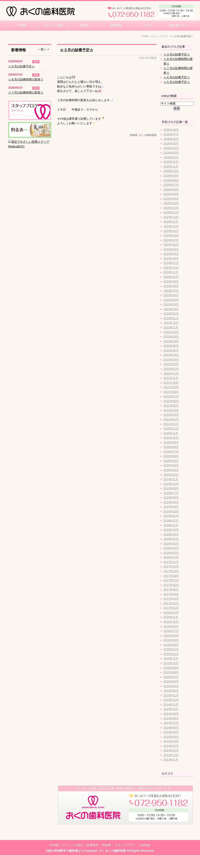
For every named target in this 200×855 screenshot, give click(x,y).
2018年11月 (170, 525)
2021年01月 (171, 424)
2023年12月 (171, 267)
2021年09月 (171, 387)
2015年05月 (171, 681)
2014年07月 (171, 723)
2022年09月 (171, 336)
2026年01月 (171, 157)
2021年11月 (170, 378)
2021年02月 (171, 419)
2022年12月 (171, 322)
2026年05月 (171, 143)
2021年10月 (171, 382)
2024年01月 (171, 263)
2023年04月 (171, 304)
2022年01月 (171, 368)
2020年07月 (171, 451)
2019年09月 (171, 488)
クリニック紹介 (53, 25)
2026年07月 (171, 134)
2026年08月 (171, 129)
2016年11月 (170, 617)
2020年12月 (171, 428)
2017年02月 (171, 603)
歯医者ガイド (178, 25)
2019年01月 (171, 516)
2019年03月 (171, 506)
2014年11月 (170, 704)
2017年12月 (171, 562)
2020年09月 (171, 442)
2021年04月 (171, 410)
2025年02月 (171, 208)
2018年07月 (171, 539)
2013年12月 (171, 755)
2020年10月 (171, 437)
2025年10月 (171, 171)
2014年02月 (171, 746)
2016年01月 (171, 649)
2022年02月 (171, 364)
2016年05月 (171, 635)
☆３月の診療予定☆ (76, 50)
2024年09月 (171, 231)
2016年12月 (171, 612)
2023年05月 (171, 300)
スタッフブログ (125, 845)
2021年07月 (171, 396)
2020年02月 (171, 474)
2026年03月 (171, 152)
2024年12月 (171, 217)
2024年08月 (171, 235)
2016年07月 (171, 631)
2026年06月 (171, 139)
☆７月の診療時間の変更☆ (25, 92)
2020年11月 (170, 433)
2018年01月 (171, 557)
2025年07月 (171, 185)
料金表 (84, 25)
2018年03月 (171, 552)
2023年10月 (171, 276)
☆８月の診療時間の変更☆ (25, 79)
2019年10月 (171, 484)
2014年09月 (171, 713)
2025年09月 (171, 175)
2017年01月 (171, 608)
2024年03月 (171, 258)
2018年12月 (171, 520)
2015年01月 (171, 695)
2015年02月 (171, 690)
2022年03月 (171, 359)
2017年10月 (171, 566)
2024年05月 (171, 249)
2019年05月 (171, 497)
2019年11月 (170, 479)
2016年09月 (171, 626)
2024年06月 (171, 244)
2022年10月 (171, 332)
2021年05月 (171, 405)
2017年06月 (171, 585)
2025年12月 (171, 161)
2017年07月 (171, 580)
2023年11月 (170, 272)
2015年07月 (171, 677)
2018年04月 (171, 548)
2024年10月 (171, 226)
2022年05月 (171, 350)
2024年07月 (171, 240)
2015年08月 (171, 672)
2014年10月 (171, 709)
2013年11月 (170, 759)
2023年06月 (171, 295)
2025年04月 (171, 198)
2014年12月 (171, 699)
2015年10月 (171, 663)
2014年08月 (171, 718)
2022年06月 (171, 345)
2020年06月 (171, 456)
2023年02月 (171, 313)
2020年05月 (171, 460)
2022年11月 (170, 327)
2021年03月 (171, 414)
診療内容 (115, 25)
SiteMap (145, 845)
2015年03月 (171, 686)
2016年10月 (171, 621)
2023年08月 (171, 286)
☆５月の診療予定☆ (176, 82)
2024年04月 (171, 253)
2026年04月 (171, 148)
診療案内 (92, 845)
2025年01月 (171, 212)
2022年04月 (171, 355)
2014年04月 (171, 736)
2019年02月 (171, 511)
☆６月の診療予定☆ (176, 77)
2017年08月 (171, 575)
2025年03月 (171, 203)
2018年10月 (171, 529)
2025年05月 (171, 194)
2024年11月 (170, 221)
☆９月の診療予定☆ (176, 54)
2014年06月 (171, 727)
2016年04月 (171, 640)
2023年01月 (171, 318)
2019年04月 (171, 502)
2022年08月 (171, 341)
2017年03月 (171, 598)
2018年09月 (171, 534)
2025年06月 (171, 189)
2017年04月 (171, 594)
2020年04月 (171, 465)
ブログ (146, 25)
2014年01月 (171, 750)
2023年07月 (171, 290)
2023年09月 (171, 281)
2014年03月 (171, 741)
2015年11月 (170, 658)
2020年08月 (171, 447)
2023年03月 (171, 309)
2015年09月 (171, 667)
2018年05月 (171, 543)
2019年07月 (171, 493)
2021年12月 (171, 373)
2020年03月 (171, 470)
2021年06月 (171, 401)
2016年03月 (171, 644)
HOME (21, 25)
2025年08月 (171, 180)
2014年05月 (171, 732)
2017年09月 (171, 571)
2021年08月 (171, 392)
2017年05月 (171, 589)
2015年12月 (171, 654)
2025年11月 (170, 166)
